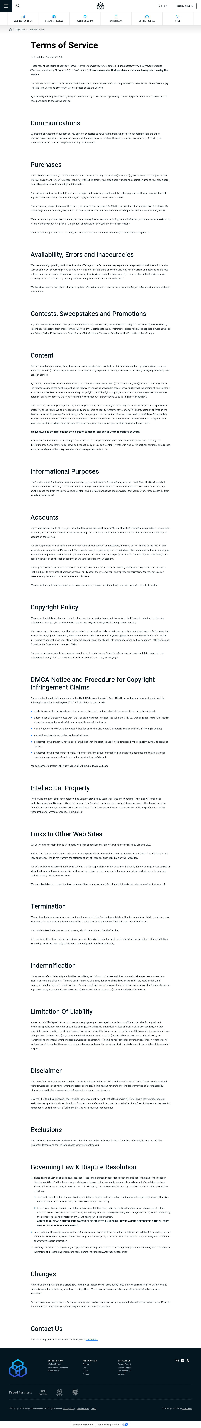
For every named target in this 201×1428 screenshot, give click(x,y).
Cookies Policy (83, 1408)
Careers (121, 1374)
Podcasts (86, 1364)
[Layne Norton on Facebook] (182, 1361)
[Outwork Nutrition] (59, 1392)
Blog (85, 1367)
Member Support (125, 1367)
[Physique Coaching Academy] (75, 1392)
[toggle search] (18, 6)
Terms (93, 1408)
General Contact (124, 1364)
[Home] (10, 29)
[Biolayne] (100, 6)
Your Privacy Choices (109, 1424)
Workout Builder (54, 1364)
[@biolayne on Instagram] (177, 1361)
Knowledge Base (124, 1370)
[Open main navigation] (6, 6)
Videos (85, 1370)
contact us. (92, 1339)
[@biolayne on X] (188, 1361)
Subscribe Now (54, 1370)
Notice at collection (83, 1424)
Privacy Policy (69, 1408)
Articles (86, 1374)
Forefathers (187, 1408)
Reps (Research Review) (58, 1367)
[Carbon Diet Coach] (43, 1392)
